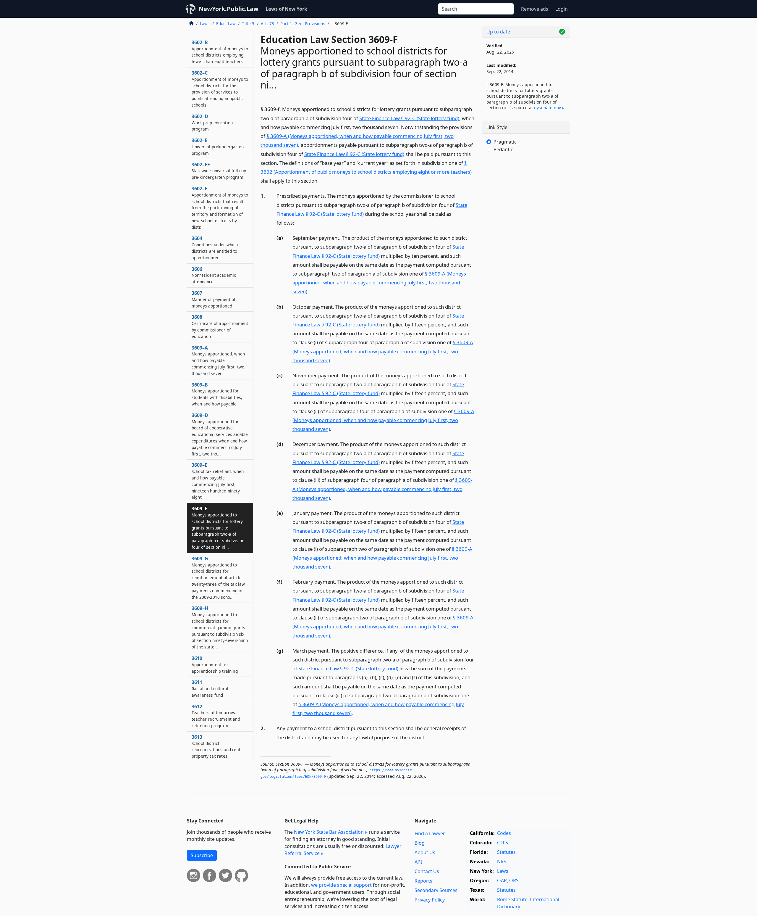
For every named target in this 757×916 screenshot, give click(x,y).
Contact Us (427, 871)
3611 (210, 688)
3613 (216, 746)
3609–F (218, 527)
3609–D (220, 434)
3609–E (218, 481)
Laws (205, 23)
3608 (220, 326)
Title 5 (248, 23)
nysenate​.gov (547, 107)
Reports (423, 881)
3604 (215, 247)
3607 (213, 299)
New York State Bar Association (329, 832)
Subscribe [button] (202, 855)
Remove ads (534, 9)
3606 (214, 275)
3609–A (218, 360)
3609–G (218, 577)
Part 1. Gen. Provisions (302, 23)
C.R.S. (503, 842)
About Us (425, 852)
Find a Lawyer (430, 833)
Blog (420, 843)
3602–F (220, 207)
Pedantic (503, 149)
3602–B (220, 51)
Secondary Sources (436, 890)
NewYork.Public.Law (228, 9)
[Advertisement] (525, 255)
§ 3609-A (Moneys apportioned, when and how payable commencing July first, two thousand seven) (379, 282)
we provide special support (341, 885)
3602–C (220, 89)
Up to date (498, 31)
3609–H (220, 627)
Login (561, 9)
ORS (514, 880)
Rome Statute (512, 899)
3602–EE (219, 170)
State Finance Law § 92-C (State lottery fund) (409, 118)
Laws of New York (286, 9)
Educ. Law (226, 23)
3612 (216, 715)
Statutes (506, 852)
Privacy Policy (430, 899)
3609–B (217, 394)
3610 (215, 664)
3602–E (218, 146)
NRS (501, 861)
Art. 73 (267, 23)
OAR (502, 880)
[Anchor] (322, 180)
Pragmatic (505, 142)
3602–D (212, 122)
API (418, 862)
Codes (504, 833)
